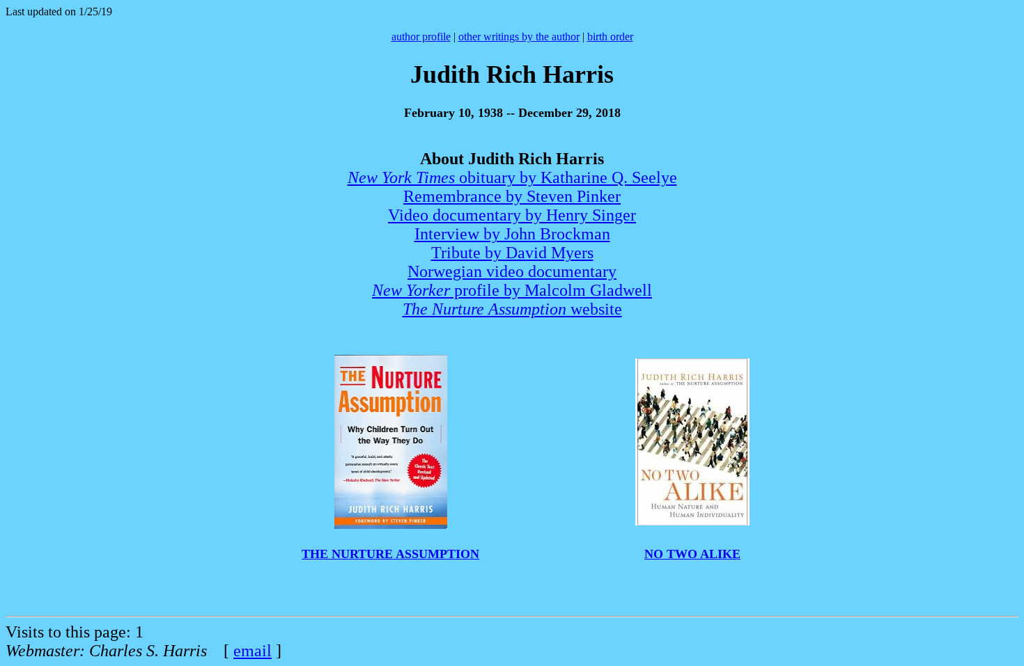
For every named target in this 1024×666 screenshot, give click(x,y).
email (252, 651)
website (512, 309)
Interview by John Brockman (512, 234)
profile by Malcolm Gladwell (512, 290)
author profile (421, 36)
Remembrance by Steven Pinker (512, 196)
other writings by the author (519, 36)
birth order (610, 36)
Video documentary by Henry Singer (512, 215)
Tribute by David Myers (512, 253)
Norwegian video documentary (512, 271)
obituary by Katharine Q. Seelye (512, 177)
